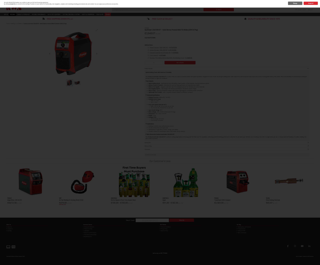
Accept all (310, 3)
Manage (295, 3)
